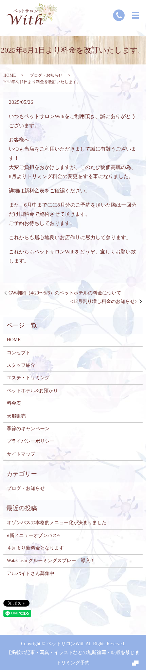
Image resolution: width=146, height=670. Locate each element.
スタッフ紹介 (21, 365)
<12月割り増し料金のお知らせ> (104, 301)
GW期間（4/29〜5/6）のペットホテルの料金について (64, 292)
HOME (9, 75)
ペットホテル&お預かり (32, 390)
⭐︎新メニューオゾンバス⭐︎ (33, 535)
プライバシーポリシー (30, 441)
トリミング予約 (73, 662)
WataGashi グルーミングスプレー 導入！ (51, 560)
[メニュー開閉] (135, 15)
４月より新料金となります (35, 548)
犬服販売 (16, 416)
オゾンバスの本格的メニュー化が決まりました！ (59, 522)
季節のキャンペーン (28, 428)
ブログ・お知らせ (46, 75)
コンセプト (19, 352)
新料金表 (34, 190)
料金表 (14, 403)
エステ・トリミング (28, 377)
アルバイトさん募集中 (30, 573)
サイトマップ (21, 454)
